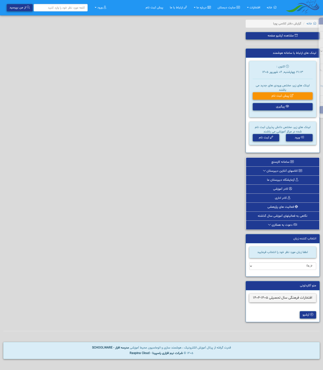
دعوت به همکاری (282, 225)
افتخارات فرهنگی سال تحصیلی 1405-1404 (282, 297)
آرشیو (306, 315)
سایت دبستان (227, 7)
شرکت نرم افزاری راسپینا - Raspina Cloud (156, 353)
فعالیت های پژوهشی (281, 207)
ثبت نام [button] (264, 137)
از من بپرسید (18, 7)
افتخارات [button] (254, 7)
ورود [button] (298, 137)
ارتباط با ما (177, 7)
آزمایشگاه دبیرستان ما (281, 180)
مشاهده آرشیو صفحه (281, 36)
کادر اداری (281, 198)
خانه (270, 7)
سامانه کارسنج (280, 162)
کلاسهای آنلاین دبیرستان (282, 171)
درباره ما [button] (201, 7)
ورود (99, 7)
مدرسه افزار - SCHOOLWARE (110, 348)
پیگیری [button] (281, 107)
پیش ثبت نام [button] (281, 96)
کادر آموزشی (281, 189)
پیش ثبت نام (154, 7)
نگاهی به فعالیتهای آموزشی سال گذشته (282, 216)
